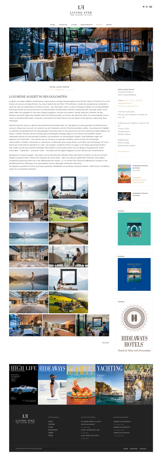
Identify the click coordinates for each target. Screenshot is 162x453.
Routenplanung (123, 151)
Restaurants (86, 24)
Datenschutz (133, 448)
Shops (109, 24)
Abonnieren (137, 177)
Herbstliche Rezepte (122, 427)
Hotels (99, 24)
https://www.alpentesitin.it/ (128, 106)
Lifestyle (63, 24)
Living (74, 24)
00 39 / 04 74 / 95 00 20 (133, 101)
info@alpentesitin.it (125, 103)
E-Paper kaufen (138, 182)
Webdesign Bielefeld (48, 448)
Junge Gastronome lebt (90, 430)
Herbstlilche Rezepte (122, 421)
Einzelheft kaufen (139, 180)
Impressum (143, 448)
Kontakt (126, 448)
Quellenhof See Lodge (90, 435)
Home (52, 24)
